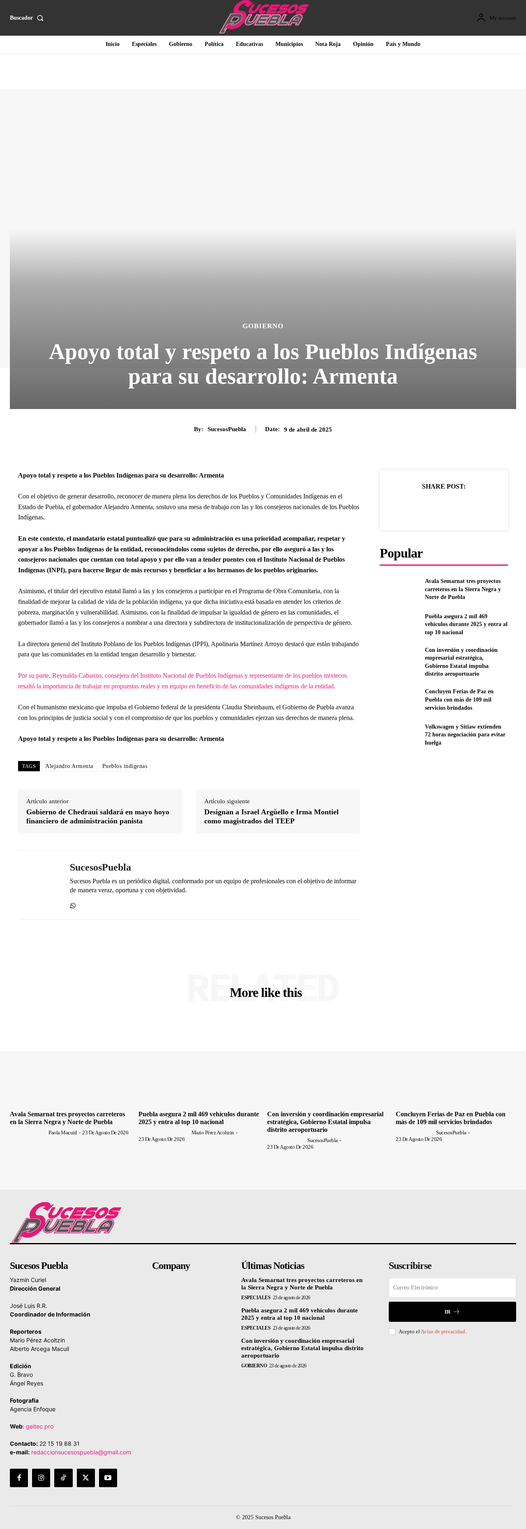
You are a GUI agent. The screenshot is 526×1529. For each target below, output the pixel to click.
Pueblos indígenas (125, 766)
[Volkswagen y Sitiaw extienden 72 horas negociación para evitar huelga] (399, 734)
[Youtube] (108, 1478)
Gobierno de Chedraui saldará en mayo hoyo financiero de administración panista (97, 816)
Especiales (255, 1297)
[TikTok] (63, 1478)
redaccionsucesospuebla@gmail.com (81, 1452)
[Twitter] (424, 506)
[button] (28, 18)
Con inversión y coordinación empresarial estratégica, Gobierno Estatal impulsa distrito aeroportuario (325, 1122)
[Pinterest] (443, 506)
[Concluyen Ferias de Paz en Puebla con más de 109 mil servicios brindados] (399, 699)
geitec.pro (39, 1426)
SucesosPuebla (227, 429)
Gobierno (263, 325)
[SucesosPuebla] (38, 885)
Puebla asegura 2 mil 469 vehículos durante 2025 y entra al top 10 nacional (466, 624)
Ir (447, 1312)
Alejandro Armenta (69, 766)
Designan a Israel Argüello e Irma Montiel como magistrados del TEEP (271, 816)
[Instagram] (41, 1478)
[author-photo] (29, 1132)
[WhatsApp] (73, 904)
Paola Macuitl (62, 1132)
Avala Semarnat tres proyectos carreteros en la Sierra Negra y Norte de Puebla (463, 589)
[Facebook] (405, 506)
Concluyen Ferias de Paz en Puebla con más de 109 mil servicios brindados (459, 699)
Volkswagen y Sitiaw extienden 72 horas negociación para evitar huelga (465, 735)
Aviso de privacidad (443, 1331)
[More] (481, 506)
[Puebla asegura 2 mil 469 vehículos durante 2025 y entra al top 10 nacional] (399, 624)
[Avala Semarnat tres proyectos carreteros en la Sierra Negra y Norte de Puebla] (399, 589)
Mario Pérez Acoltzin (212, 1132)
